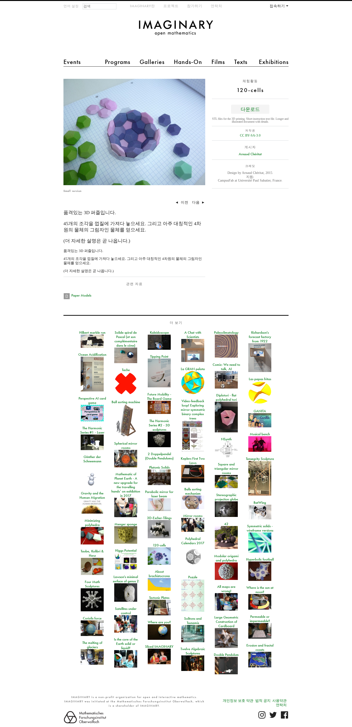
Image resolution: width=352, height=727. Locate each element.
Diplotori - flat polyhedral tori (226, 397)
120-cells (159, 545)
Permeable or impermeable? (260, 618)
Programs (117, 62)
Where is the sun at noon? (259, 589)
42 (226, 524)
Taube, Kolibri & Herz (92, 553)
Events (72, 62)
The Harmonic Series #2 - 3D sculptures (159, 425)
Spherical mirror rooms (125, 445)
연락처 (216, 6)
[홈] (176, 30)
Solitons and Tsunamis (193, 620)
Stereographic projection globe (226, 497)
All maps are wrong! (226, 588)
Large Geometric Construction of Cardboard (226, 621)
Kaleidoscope (159, 332)
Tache (126, 370)
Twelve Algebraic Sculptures (193, 651)
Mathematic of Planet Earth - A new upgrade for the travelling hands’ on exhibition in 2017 (125, 485)
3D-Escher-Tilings (159, 518)
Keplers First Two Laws (193, 460)
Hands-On (188, 62)
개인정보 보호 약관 (238, 700)
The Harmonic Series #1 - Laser (92, 430)
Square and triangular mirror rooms (226, 468)
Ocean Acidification (92, 354)
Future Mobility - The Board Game (159, 396)
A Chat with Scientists (192, 334)
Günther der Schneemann (92, 459)
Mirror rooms (192, 516)
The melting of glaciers (92, 645)
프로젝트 (171, 6)
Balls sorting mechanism (192, 491)
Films (218, 62)
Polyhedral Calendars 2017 (192, 541)
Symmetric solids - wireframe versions (260, 528)
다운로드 (250, 109)
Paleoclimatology (226, 332)
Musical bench (260, 434)
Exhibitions (274, 62)
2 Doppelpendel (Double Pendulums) (159, 456)
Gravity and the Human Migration (92, 495)
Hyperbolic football (260, 559)
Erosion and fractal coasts (259, 647)
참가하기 (194, 6)
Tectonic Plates (159, 597)
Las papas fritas (260, 379)
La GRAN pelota (193, 369)
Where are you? (159, 622)
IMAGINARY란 (142, 6)
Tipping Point (159, 356)
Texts (240, 62)
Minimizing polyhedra (92, 522)
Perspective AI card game (92, 400)
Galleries (152, 62)
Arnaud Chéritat (250, 154)
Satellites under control (125, 611)
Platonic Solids (159, 467)
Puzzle (192, 577)
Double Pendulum (226, 655)
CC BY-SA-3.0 (250, 135)
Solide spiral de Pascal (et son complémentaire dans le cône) (125, 339)
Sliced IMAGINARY (159, 646)
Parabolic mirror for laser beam (159, 494)
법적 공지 (263, 700)
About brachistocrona (159, 573)
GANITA (260, 411)
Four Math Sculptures (92, 584)
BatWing (260, 502)
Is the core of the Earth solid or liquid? (126, 643)
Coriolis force (92, 618)
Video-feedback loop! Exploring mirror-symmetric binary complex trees (193, 409)
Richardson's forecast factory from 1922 (260, 336)
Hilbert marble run (92, 332)
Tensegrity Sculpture (260, 459)
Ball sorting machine (126, 402)
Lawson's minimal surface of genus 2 (126, 579)
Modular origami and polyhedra (226, 558)
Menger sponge (125, 524)
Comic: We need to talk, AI (226, 366)
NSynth (226, 439)
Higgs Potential (125, 550)
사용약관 (279, 700)
